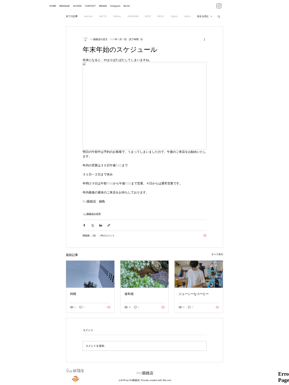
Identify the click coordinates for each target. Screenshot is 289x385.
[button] (218, 16)
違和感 (128, 294)
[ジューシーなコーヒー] (199, 274)
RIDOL (161, 16)
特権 (73, 294)
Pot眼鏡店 (145, 373)
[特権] (90, 274)
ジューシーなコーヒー (194, 294)
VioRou (117, 16)
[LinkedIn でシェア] (100, 225)
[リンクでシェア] (108, 225)
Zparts (174, 16)
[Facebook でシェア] (84, 225)
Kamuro (88, 16)
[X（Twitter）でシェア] (92, 225)
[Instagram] (218, 5)
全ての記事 (72, 16)
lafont (187, 16)
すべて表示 (217, 254)
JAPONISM (132, 16)
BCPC (148, 16)
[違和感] (144, 274)
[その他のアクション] (204, 39)
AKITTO (103, 16)
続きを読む (203, 16)
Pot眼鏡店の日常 (92, 213)
